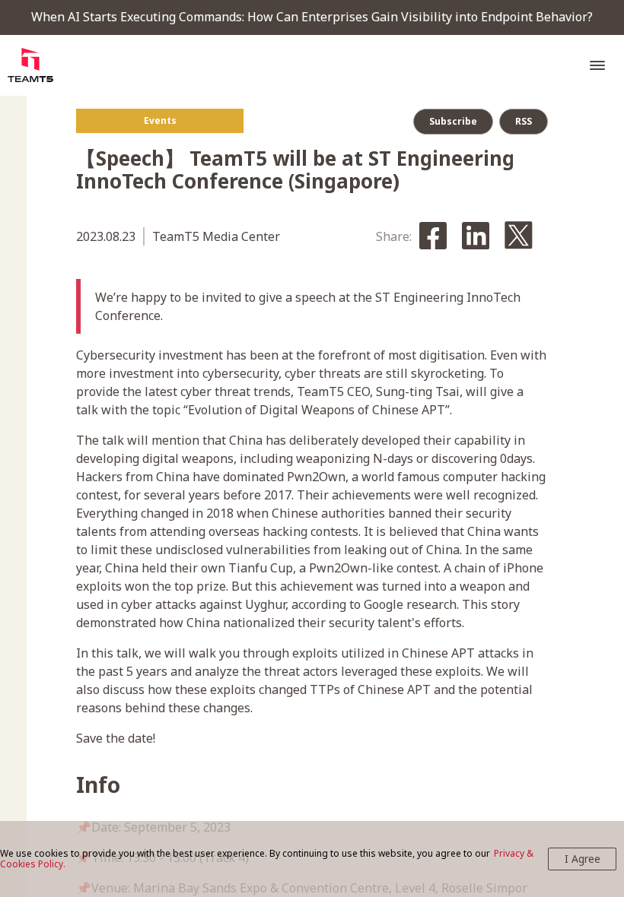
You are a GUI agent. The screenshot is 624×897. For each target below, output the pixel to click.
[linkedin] (475, 237)
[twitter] (519, 236)
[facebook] (433, 237)
